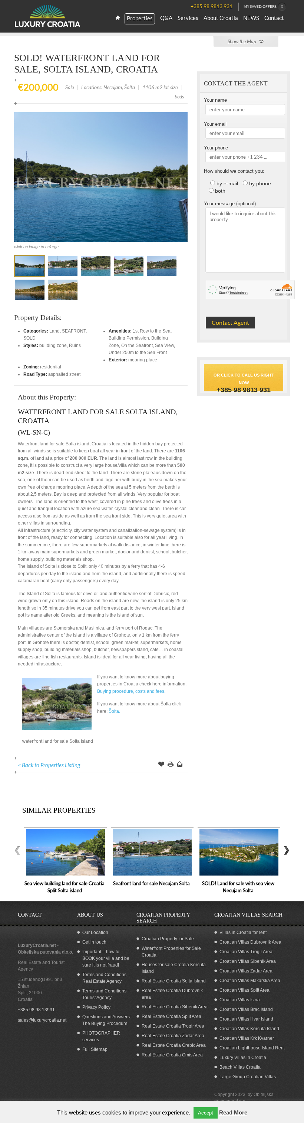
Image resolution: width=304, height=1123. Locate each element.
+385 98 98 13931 (36, 1009)
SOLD (29, 338)
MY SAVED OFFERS (263, 6)
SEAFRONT (74, 331)
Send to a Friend (180, 765)
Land (54, 331)
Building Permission (129, 338)
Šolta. (114, 711)
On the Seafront (137, 345)
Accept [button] (205, 1113)
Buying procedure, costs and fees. (131, 691)
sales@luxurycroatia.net (42, 1020)
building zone (53, 345)
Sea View (164, 345)
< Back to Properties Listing (49, 765)
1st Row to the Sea (152, 331)
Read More (233, 1112)
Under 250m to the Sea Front (138, 352)
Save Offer (161, 765)
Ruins (75, 345)
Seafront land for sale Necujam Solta (151, 883)
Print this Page (171, 765)
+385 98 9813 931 (244, 390)
